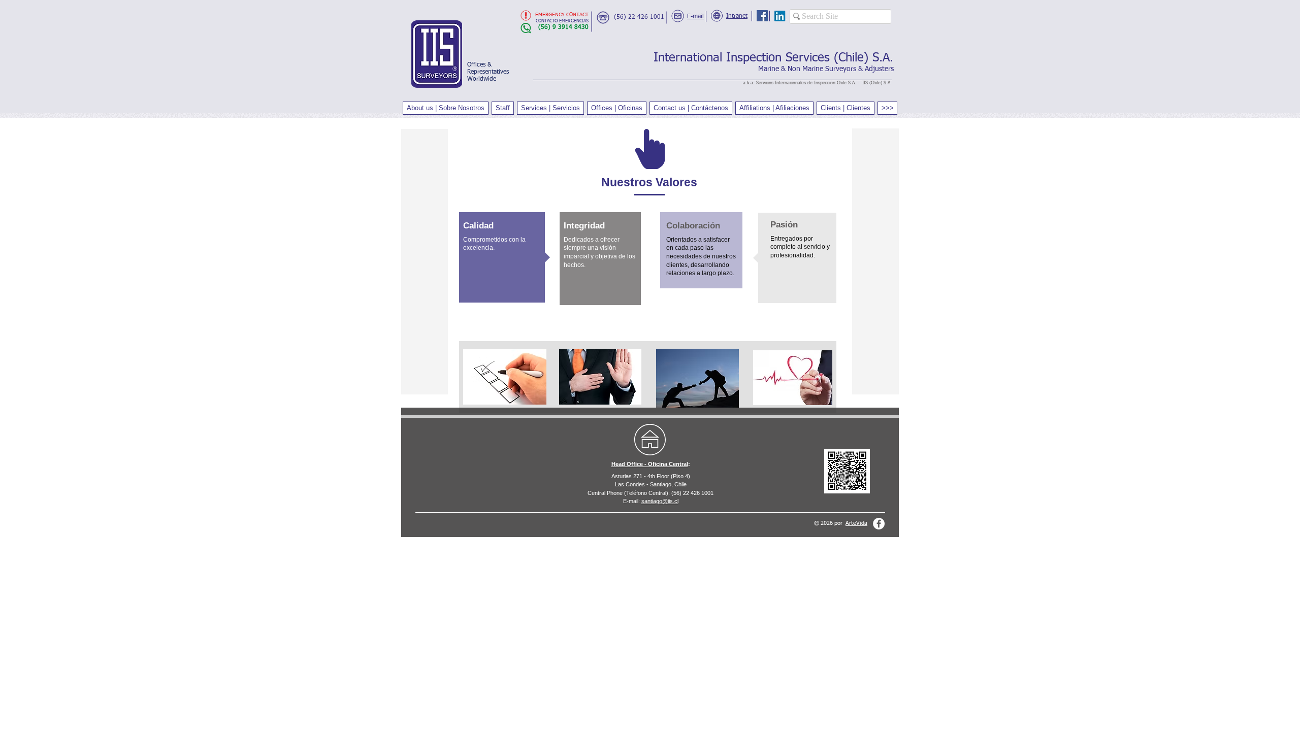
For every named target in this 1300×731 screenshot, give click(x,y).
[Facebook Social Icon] (762, 15)
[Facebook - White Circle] (879, 523)
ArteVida (856, 523)
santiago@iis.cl (659, 501)
